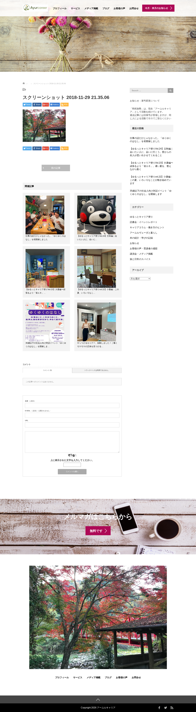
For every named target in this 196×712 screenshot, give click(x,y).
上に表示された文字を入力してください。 (72, 460)
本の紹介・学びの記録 (141, 238)
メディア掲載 (91, 8)
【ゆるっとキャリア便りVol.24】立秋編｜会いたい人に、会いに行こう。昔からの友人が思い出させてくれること (151, 152)
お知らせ (134, 243)
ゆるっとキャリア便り (141, 217)
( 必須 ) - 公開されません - (38, 411)
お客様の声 (119, 8)
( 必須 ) (30, 401)
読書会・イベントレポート (143, 222)
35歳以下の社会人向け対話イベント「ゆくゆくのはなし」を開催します (150, 192)
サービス (75, 8)
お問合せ (134, 8)
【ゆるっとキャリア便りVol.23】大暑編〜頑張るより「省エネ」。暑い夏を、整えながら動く (151, 166)
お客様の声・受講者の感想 (143, 248)
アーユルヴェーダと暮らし (143, 232)
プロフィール (60, 8)
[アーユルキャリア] (35, 8)
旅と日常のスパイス (140, 259)
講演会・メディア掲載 (141, 254)
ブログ (105, 8)
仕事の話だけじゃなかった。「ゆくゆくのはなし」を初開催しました (150, 140)
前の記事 (55, 168)
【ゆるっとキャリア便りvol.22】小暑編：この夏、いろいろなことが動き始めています (151, 180)
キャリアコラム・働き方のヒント (147, 227)
